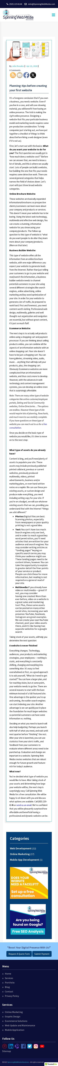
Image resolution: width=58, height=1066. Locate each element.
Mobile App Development (24, 859)
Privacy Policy (12, 995)
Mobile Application (14, 1029)
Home (8, 973)
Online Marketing (20, 854)
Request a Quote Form (19, 953)
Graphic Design (12, 1016)
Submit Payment (42, 953)
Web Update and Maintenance (20, 1025)
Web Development (21, 848)
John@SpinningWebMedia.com (41, 4)
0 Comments (15, 70)
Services (9, 978)
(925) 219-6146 (15, 4)
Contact (9, 991)
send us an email (24, 805)
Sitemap (6, 1051)
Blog (7, 986)
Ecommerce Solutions (16, 1020)
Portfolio (10, 982)
